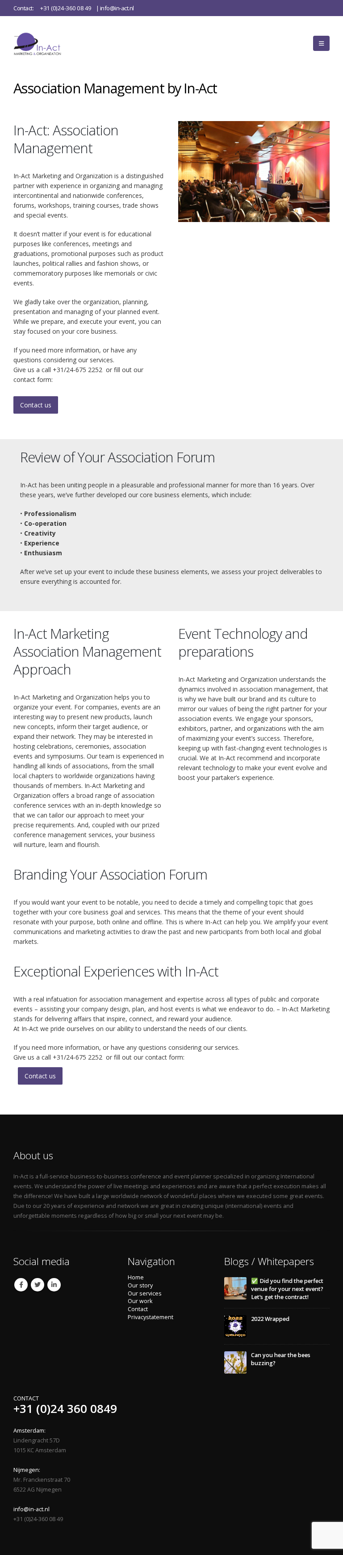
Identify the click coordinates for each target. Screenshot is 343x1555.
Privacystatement (150, 1317)
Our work (140, 1301)
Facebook (21, 1284)
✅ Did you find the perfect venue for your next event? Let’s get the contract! (287, 1289)
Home (136, 1277)
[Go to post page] (235, 1288)
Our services (145, 1293)
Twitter (37, 1284)
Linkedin (54, 1284)
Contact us (35, 405)
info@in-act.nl (117, 8)
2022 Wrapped (270, 1319)
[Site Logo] (46, 43)
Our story (140, 1285)
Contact (138, 1309)
